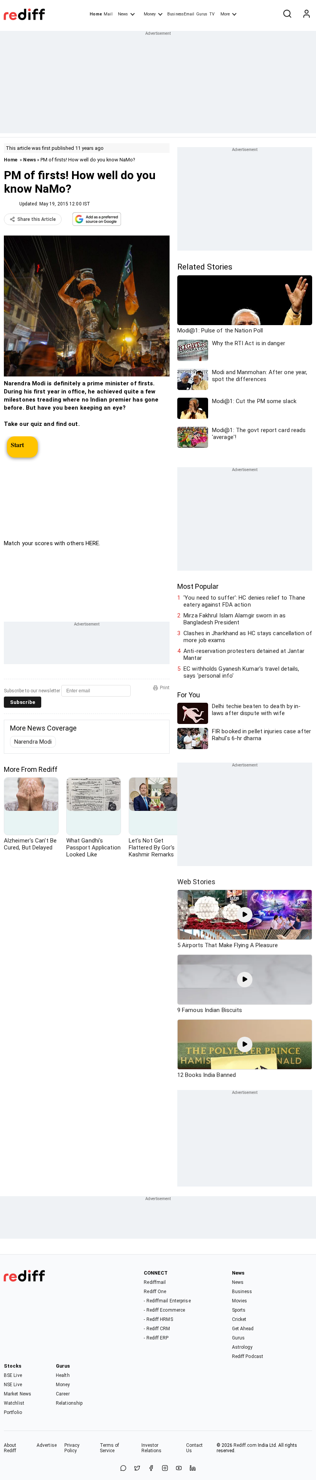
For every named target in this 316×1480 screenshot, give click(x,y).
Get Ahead (243, 1328)
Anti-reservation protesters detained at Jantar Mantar (243, 654)
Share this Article (36, 219)
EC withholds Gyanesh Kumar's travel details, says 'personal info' (241, 672)
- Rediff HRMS (158, 1319)
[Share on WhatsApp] (123, 1468)
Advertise (47, 1445)
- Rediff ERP (156, 1338)
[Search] (287, 14)
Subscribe (22, 702)
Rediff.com (245, 1445)
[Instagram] (165, 1468)
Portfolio (13, 1412)
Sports (239, 1310)
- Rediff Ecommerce (164, 1310)
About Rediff (10, 1448)
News (123, 14)
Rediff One (155, 1291)
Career (63, 1394)
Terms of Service (109, 1448)
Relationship (69, 1403)
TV (212, 14)
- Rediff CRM (157, 1328)
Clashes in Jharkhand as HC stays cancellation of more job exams (247, 637)
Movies (239, 1301)
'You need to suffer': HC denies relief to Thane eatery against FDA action (244, 601)
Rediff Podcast (247, 1356)
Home (96, 14)
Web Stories (196, 882)
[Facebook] (151, 1468)
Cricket (239, 1319)
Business (242, 1291)
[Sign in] (306, 14)
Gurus (202, 14)
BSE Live (13, 1375)
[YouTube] (179, 1468)
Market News (17, 1394)
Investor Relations (151, 1448)
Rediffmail (155, 1282)
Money (150, 14)
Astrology (242, 1347)
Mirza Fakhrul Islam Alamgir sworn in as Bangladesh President (234, 619)
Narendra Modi (33, 741)
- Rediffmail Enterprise (167, 1301)
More (225, 14)
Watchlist (14, 1403)
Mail (108, 14)
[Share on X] (137, 1468)
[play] (244, 914)
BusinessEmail (180, 14)
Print (165, 687)
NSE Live (13, 1384)
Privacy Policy (72, 1448)
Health (63, 1375)
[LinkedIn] (193, 1468)
